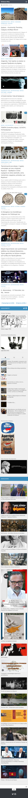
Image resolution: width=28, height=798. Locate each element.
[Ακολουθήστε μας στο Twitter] (24, 308)
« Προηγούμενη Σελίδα (7, 303)
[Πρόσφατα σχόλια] (14, 357)
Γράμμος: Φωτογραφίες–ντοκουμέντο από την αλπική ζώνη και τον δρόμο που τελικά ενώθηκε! (17, 363)
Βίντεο (12, 21)
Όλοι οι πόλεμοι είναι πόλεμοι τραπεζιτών (16, 368)
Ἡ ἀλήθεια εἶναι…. (11, 402)
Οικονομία (18, 21)
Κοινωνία (9, 92)
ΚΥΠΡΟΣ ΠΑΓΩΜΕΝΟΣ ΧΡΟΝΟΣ (9, 641)
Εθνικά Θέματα (9, 58)
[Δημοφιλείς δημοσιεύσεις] (5, 357)
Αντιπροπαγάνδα (15, 90)
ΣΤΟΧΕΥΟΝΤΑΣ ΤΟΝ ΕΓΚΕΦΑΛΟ (12, 96)
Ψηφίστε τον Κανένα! (12, 375)
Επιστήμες (4, 92)
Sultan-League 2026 (6, 329)
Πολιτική (10, 23)
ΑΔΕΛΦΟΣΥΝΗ (5, 350)
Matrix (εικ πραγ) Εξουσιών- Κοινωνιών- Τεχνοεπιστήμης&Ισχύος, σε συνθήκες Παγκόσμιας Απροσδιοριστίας (12, 761)
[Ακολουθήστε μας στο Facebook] (26, 308)
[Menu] (26, 1)
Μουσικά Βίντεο (9, 125)
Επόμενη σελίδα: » (21, 303)
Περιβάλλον (4, 23)
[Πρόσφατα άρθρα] (22, 357)
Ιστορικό (17, 206)
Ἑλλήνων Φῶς (5, 1)
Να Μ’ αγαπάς (4, 657)
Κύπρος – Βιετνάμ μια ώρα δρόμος (9, 779)
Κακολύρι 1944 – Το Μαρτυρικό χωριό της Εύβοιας (12, 707)
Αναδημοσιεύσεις (5, 21)
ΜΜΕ (10, 162)
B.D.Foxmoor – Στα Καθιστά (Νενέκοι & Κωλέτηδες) (12, 533)
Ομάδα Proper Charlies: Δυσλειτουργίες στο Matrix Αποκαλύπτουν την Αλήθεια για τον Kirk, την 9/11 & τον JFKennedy (16, 390)
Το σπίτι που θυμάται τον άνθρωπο (9, 691)
